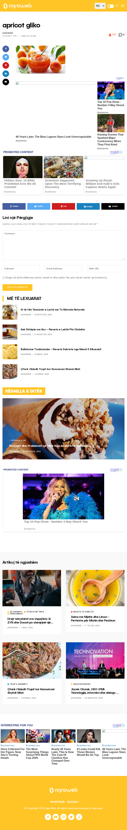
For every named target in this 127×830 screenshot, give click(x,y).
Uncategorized (81, 684)
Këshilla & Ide (18, 441)
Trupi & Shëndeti (19, 684)
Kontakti (73, 801)
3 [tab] (119, 403)
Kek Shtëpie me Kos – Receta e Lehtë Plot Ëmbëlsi (53, 329)
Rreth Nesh (57, 801)
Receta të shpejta (83, 612)
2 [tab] (117, 403)
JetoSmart (16, 612)
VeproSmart (16, 614)
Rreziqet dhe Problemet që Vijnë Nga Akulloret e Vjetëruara (50, 445)
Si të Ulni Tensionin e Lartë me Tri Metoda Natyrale (53, 310)
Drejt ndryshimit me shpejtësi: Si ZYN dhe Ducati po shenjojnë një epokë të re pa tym (29, 621)
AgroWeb (7, 33)
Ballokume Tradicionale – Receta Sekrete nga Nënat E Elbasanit (61, 349)
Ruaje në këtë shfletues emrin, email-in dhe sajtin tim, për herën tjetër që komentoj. (56, 277)
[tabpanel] (63, 428)
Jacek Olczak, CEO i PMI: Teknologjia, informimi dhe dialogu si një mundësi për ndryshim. (94, 691)
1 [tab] (115, 403)
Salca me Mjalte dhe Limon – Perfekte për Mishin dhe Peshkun (93, 619)
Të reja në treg (35, 612)
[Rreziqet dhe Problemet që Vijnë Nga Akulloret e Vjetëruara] (63, 428)
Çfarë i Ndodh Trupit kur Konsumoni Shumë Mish (50, 369)
